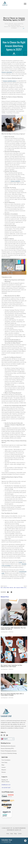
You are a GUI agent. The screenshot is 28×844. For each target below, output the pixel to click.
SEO (9, 25)
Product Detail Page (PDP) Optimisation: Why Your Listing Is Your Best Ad (13, 628)
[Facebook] (1, 735)
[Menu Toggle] (25, 3)
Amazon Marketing (18, 23)
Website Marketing (15, 25)
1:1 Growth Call (6, 842)
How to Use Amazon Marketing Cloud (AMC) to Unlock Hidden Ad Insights (12, 694)
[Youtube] (7, 735)
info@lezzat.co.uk (6, 784)
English (5, 738)
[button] (8, 592)
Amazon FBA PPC (9, 23)
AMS (18, 26)
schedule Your (7, 840)
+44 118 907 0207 (6, 787)
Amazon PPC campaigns (10, 26)
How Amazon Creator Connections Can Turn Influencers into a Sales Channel (11, 665)
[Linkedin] (4, 735)
